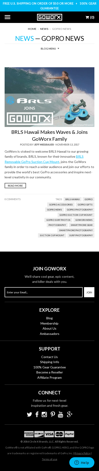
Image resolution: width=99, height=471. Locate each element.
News (44, 29)
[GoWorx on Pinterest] (53, 415)
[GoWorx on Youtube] (61, 415)
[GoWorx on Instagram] (45, 415)
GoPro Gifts (85, 204)
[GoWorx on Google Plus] (70, 415)
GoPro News (54, 209)
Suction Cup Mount (52, 235)
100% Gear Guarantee (49, 367)
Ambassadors (49, 334)
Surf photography (81, 235)
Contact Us (49, 357)
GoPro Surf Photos (58, 220)
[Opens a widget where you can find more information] (81, 463)
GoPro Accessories (61, 204)
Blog (49, 318)
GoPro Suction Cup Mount (76, 215)
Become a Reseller (49, 372)
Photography (57, 225)
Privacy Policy (82, 453)
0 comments (12, 199)
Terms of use (49, 459)
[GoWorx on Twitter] (29, 415)
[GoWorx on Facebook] (37, 415)
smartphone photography (76, 230)
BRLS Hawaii (72, 199)
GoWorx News (84, 220)
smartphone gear (82, 225)
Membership (49, 323)
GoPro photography (80, 209)
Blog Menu (48, 48)
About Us (49, 328)
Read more (15, 185)
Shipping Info (49, 362)
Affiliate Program (49, 377)
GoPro (88, 199)
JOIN (89, 292)
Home (32, 29)
